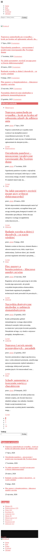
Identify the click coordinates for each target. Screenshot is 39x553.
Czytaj (7, 146)
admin (11, 125)
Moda (8, 516)
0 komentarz (15, 43)
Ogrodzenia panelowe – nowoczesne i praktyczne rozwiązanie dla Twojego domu (17, 49)
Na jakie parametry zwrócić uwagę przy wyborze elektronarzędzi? (18, 61)
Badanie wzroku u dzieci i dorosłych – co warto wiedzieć (19, 234)
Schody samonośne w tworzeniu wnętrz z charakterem (16, 383)
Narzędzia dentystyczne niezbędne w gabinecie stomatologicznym (17, 94)
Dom (6, 8)
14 (6, 426)
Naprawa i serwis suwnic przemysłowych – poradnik (20, 347)
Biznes (8, 506)
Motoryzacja (9, 108)
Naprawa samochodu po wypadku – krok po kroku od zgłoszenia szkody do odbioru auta (21, 116)
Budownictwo (10, 148)
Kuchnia (9, 512)
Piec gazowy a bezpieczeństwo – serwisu (20, 269)
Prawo (7, 10)
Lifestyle (8, 341)
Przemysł (8, 12)
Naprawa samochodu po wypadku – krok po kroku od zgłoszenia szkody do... (19, 38)
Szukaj (24, 17)
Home (7, 6)
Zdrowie (8, 14)
